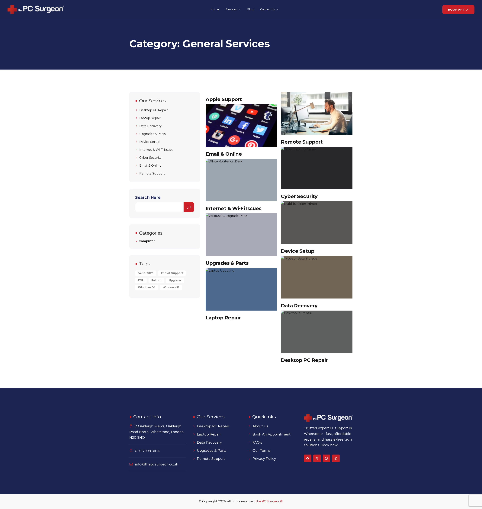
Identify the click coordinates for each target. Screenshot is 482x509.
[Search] (189, 207)
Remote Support (302, 142)
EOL (141, 280)
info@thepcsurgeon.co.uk (156, 464)
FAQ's (257, 442)
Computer (147, 241)
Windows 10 (146, 287)
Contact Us (267, 9)
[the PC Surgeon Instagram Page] (326, 458)
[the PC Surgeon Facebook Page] (307, 458)
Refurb (156, 280)
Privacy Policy (264, 459)
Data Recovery (299, 306)
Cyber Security (299, 196)
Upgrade (175, 280)
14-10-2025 (145, 273)
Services (231, 9)
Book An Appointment (271, 434)
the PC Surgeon (269, 501)
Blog (250, 9)
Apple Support (224, 99)
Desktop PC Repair (304, 360)
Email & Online (224, 154)
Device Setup (297, 251)
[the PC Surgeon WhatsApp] (336, 458)
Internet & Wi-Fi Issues (234, 208)
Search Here (148, 197)
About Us (260, 426)
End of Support (172, 273)
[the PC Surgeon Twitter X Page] (317, 458)
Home (214, 9)
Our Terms (261, 451)
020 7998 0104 (147, 451)
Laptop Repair (223, 318)
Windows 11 (171, 287)
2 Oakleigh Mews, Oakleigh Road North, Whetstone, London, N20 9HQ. (157, 432)
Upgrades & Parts (227, 263)
